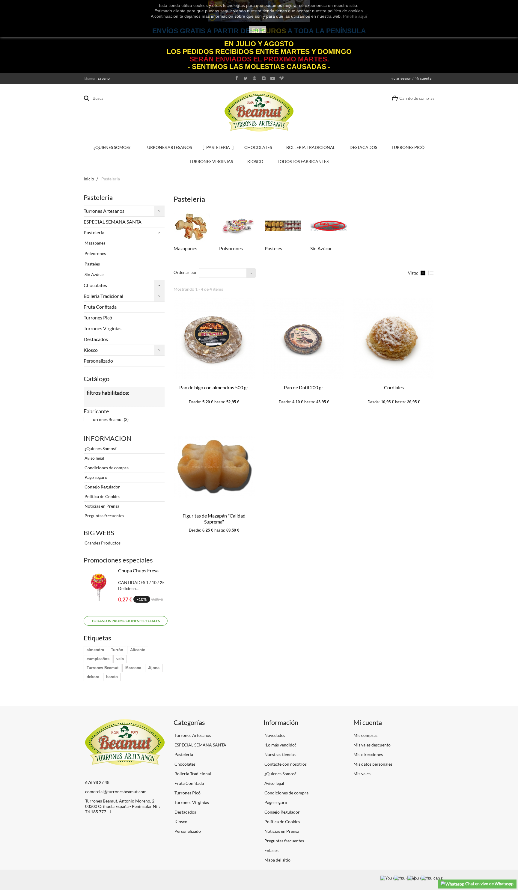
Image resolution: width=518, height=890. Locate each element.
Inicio (89, 178)
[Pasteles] (283, 226)
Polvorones (95, 253)
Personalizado (98, 360)
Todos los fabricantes (303, 161)
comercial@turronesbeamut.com (116, 791)
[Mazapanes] (192, 226)
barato (112, 677)
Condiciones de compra (106, 467)
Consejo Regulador (102, 486)
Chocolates (258, 147)
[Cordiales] (393, 338)
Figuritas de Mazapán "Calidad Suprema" (214, 518)
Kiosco (255, 161)
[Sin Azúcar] (328, 226)
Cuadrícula (424, 273)
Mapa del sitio (276, 859)
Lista (430, 275)
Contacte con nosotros (285, 764)
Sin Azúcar (94, 274)
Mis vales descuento (372, 744)
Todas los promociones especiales (125, 621)
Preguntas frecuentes (104, 515)
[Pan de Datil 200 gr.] (303, 338)
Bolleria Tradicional (310, 147)
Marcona (133, 668)
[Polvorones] (237, 226)
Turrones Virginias (211, 161)
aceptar (257, 29)
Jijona (153, 668)
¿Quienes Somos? (112, 147)
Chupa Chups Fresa (138, 570)
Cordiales (394, 387)
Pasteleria (218, 147)
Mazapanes (94, 242)
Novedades (274, 735)
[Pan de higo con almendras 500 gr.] (214, 338)
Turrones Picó (407, 147)
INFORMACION (108, 438)
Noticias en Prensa (101, 506)
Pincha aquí (355, 16)
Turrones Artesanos (168, 147)
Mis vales (362, 773)
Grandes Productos (102, 542)
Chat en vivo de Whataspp (489, 883)
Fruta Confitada (100, 307)
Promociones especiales (118, 560)
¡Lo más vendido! (279, 744)
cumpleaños (98, 659)
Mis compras (365, 735)
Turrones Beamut (110, 419)
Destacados (363, 147)
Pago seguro (95, 477)
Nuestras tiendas (279, 754)
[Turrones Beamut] (259, 111)
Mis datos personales (372, 764)
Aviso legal (94, 458)
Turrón (117, 650)
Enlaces (270, 850)
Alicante (137, 650)
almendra (95, 650)
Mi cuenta (367, 722)
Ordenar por (185, 272)
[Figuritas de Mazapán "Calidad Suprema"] (214, 466)
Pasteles (92, 263)
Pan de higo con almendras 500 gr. (214, 387)
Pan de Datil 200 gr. (304, 387)
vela (120, 659)
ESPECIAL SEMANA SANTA (112, 221)
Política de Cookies (102, 496)
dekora (93, 677)
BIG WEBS (99, 533)
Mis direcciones (368, 754)
